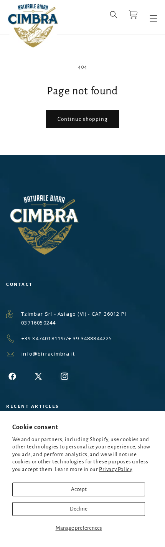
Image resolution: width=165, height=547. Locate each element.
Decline (78, 509)
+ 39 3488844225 (90, 338)
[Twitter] (38, 376)
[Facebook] (12, 376)
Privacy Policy (115, 469)
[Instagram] (64, 376)
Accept (79, 489)
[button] (113, 18)
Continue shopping (82, 119)
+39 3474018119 (42, 338)
